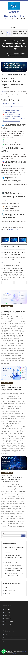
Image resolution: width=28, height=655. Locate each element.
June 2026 (7, 609)
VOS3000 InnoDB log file (15, 421)
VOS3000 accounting (10, 272)
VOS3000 (3, 91)
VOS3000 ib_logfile (15, 416)
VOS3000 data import (13, 403)
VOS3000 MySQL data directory (13, 430)
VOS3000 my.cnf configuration (13, 426)
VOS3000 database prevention (14, 408)
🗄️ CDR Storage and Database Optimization (14, 119)
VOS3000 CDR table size (11, 318)
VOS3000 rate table (20, 277)
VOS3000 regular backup (14, 446)
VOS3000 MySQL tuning (12, 345)
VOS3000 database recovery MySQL (10, 410)
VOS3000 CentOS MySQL (7, 399)
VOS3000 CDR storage (9, 277)
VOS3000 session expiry (11, 516)
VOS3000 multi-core (17, 341)
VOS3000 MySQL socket (14, 436)
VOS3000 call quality (13, 489)
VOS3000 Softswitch (7, 306)
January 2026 (8, 625)
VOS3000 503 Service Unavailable (9, 483)
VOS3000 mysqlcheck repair (14, 441)
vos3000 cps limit (14, 323)
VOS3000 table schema (14, 448)
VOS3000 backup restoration (11, 393)
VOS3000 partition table (13, 346)
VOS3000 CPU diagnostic (13, 325)
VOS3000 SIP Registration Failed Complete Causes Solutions (12, 264)
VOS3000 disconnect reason (8, 496)
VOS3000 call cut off (15, 484)
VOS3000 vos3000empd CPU (12, 362)
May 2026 (7, 612)
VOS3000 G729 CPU (16, 330)
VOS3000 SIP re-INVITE (11, 521)
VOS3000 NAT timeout (12, 504)
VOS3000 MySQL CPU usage (8, 343)
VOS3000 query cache (11, 445)
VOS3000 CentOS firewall (15, 494)
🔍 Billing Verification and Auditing (12, 121)
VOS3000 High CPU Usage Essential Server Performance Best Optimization (14, 248)
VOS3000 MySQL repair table (8, 435)
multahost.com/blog (13, 229)
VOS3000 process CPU (10, 350)
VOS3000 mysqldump (7, 443)
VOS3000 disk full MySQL (15, 411)
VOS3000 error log (6, 416)
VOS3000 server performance (11, 353)
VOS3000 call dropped (12, 488)
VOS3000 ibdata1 (14, 418)
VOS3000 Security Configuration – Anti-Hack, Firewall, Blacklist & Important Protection (8, 282)
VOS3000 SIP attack (16, 355)
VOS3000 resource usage (11, 351)
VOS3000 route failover (10, 513)
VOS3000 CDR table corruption (13, 398)
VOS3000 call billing (14, 275)
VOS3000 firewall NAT (10, 498)
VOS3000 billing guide (13, 274)
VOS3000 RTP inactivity (10, 514)
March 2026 (8, 618)
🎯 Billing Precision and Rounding (11, 114)
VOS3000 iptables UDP (13, 499)
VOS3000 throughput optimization (9, 358)
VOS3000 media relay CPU (13, 340)
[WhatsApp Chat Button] (3, 651)
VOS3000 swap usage (16, 357)
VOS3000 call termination (12, 491)
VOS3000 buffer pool (10, 316)
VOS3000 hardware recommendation (10, 331)
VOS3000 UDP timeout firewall (17, 525)
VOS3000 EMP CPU (6, 330)
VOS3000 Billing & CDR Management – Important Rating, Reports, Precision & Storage (13, 106)
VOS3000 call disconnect (7, 486)
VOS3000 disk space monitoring (9, 413)
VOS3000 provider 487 (14, 506)
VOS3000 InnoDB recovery (8, 423)
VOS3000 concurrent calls (14, 321)
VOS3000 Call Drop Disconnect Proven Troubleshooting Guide (14, 258)
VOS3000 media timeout (12, 503)
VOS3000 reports (6, 279)
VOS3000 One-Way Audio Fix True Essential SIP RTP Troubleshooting (13, 269)
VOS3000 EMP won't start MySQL (17, 415)
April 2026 (7, 615)
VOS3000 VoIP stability (18, 526)
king (10, 308)
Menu (15, 27)
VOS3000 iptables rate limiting (9, 336)
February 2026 (9, 621)
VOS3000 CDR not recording (8, 396)
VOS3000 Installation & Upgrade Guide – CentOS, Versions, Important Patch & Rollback (21, 282)
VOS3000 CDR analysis (11, 493)
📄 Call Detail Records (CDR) (10, 112)
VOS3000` (7, 593)
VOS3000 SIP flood (6, 357)
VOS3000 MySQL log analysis (8, 431)
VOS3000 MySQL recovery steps (15, 433)
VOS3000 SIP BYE (13, 518)
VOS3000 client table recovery (13, 401)
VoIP (6, 587)
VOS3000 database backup (12, 404)
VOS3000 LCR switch (11, 501)
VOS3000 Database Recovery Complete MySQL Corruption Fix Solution (14, 253)
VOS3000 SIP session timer (12, 523)
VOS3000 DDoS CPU (17, 328)
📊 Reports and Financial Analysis (12, 116)
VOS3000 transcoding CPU (11, 360)
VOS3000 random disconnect (13, 509)
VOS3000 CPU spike (14, 326)
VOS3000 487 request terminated (13, 481)
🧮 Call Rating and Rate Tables (11, 110)
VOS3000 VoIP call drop (7, 526)
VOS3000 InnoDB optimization (15, 335)
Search (13, 22)
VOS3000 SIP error (10, 520)
